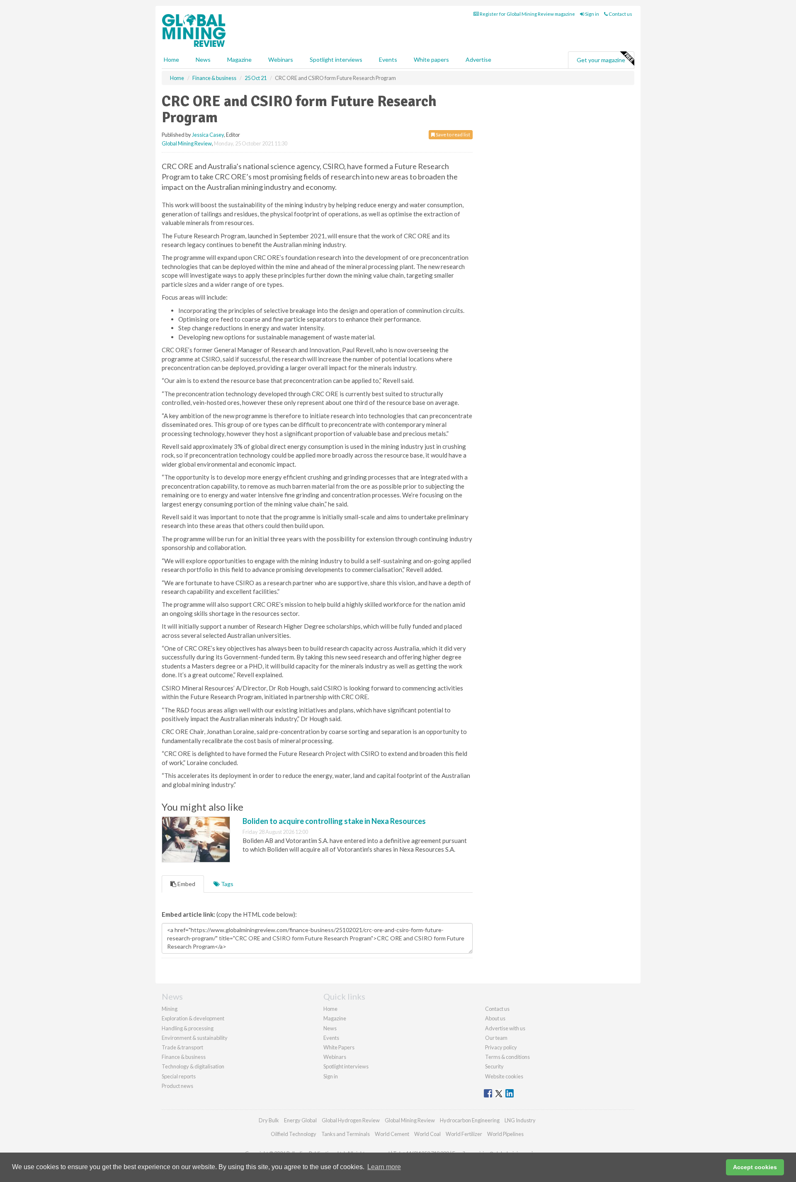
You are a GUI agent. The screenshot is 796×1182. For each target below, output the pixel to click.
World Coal (427, 1134)
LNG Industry (520, 1120)
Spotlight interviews (336, 59)
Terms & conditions (507, 1057)
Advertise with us (505, 1028)
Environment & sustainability (195, 1037)
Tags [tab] (226, 883)
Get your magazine (601, 59)
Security (494, 1066)
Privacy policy (501, 1047)
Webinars (280, 59)
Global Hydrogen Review (351, 1120)
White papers (431, 59)
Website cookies (504, 1076)
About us (495, 1018)
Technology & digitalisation (193, 1066)
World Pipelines (505, 1134)
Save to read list (452, 134)
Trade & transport (182, 1047)
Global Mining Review (187, 143)
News (330, 1028)
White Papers (338, 1047)
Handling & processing (188, 1028)
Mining (169, 1008)
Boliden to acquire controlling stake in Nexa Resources (334, 821)
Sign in (591, 14)
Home (171, 59)
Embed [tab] (185, 883)
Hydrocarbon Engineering (470, 1120)
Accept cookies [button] (755, 1167)
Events (388, 59)
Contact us (620, 14)
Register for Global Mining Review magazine (527, 14)
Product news (177, 1086)
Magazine (239, 59)
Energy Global (300, 1120)
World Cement (392, 1134)
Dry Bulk (269, 1120)
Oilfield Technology (293, 1134)
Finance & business (184, 1057)
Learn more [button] (384, 1166)
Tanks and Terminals (345, 1134)
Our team (496, 1037)
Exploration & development (193, 1018)
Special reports (179, 1076)
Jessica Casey (208, 134)
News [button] (203, 59)
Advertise (478, 59)
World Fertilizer (464, 1134)
